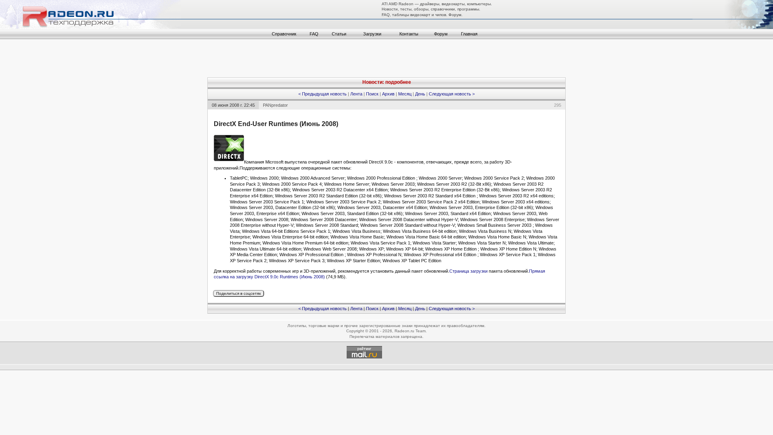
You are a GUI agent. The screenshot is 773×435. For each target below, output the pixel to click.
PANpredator (275, 105)
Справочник (284, 33)
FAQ (314, 33)
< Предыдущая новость (322, 93)
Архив (388, 93)
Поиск (372, 93)
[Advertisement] (386, 59)
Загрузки (372, 33)
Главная (469, 33)
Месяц (404, 93)
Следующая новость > (452, 93)
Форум (441, 33)
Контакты (408, 33)
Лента (356, 93)
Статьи (339, 33)
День (420, 93)
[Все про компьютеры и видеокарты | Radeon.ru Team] (90, 27)
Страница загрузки (468, 271)
